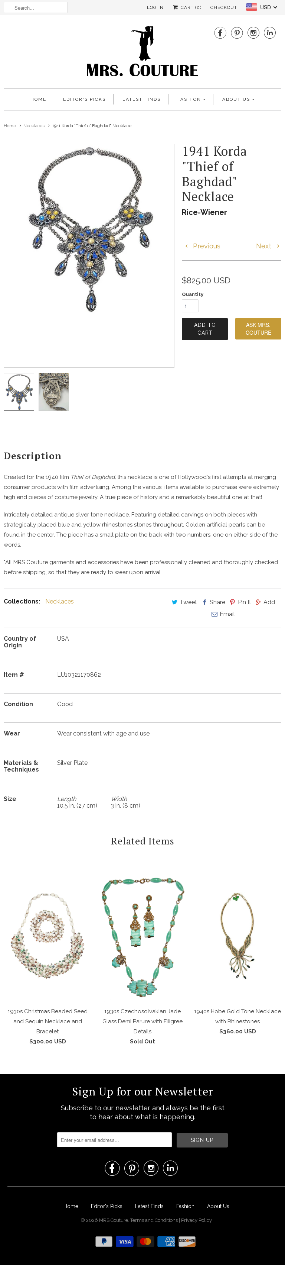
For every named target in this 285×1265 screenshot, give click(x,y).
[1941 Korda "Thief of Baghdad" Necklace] (89, 229)
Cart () (190, 7)
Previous (205, 246)
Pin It (244, 602)
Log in (155, 7)
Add (269, 602)
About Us (236, 99)
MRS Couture (113, 1220)
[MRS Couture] (142, 53)
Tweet (188, 602)
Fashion (189, 99)
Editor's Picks (84, 99)
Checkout (223, 7)
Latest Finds (141, 99)
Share (217, 602)
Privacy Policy (196, 1220)
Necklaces (59, 601)
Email (227, 614)
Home (38, 99)
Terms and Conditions (154, 1220)
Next (264, 246)
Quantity (192, 294)
